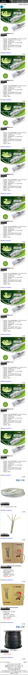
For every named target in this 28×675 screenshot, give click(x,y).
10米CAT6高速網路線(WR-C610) (7, 33)
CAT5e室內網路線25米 (5, 502)
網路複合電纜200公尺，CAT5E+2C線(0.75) (9, 650)
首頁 (2, 4)
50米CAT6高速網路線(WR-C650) (7, 409)
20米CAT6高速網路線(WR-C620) (7, 174)
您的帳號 (20, 4)
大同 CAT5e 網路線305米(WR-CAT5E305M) (9, 607)
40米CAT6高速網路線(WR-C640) (7, 362)
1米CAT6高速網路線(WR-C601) (7, 127)
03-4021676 (11, 664)
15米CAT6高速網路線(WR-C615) (7, 80)
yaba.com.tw (20, 665)
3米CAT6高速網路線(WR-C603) (7, 315)
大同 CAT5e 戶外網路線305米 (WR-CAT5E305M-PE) (11, 565)
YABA (15, 670)
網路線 (5, 4)
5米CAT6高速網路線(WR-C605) (7, 455)
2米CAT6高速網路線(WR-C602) (7, 221)
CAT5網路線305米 (4, 533)
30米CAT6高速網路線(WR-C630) (7, 268)
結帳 (27, 4)
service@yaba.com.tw (6, 670)
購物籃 (24, 4)
